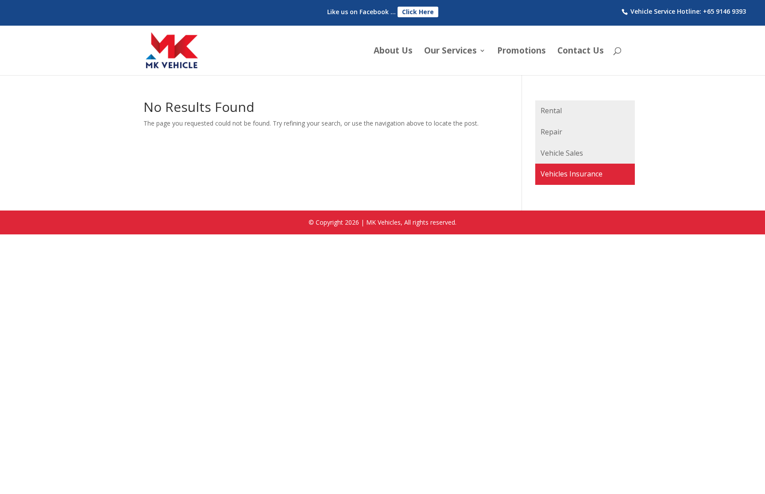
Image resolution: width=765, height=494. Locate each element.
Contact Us (580, 51)
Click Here (418, 12)
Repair (551, 132)
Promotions (521, 51)
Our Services (450, 51)
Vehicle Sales (562, 153)
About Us (393, 51)
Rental (551, 110)
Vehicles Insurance (572, 174)
